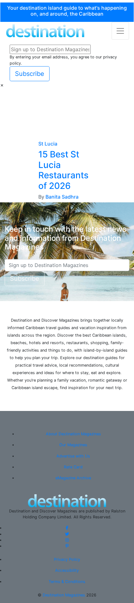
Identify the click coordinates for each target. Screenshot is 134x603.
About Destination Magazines (73, 434)
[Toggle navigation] (120, 31)
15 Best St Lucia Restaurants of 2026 (63, 170)
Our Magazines (73, 444)
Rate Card (73, 467)
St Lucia (47, 144)
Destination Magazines (64, 595)
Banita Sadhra (62, 197)
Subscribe (29, 73)
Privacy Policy (67, 559)
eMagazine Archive (73, 478)
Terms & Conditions (67, 581)
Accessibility (67, 570)
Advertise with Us (73, 456)
